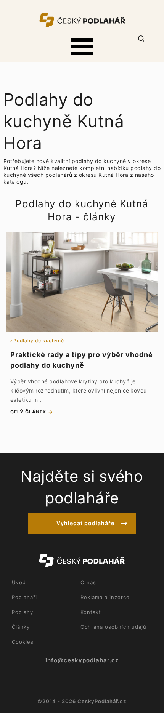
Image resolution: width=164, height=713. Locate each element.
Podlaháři (24, 597)
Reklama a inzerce (105, 597)
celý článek (28, 412)
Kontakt (90, 612)
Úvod (19, 582)
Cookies (23, 642)
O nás (88, 582)
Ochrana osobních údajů (113, 627)
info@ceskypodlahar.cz (82, 660)
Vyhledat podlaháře (85, 523)
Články (21, 627)
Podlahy (22, 612)
